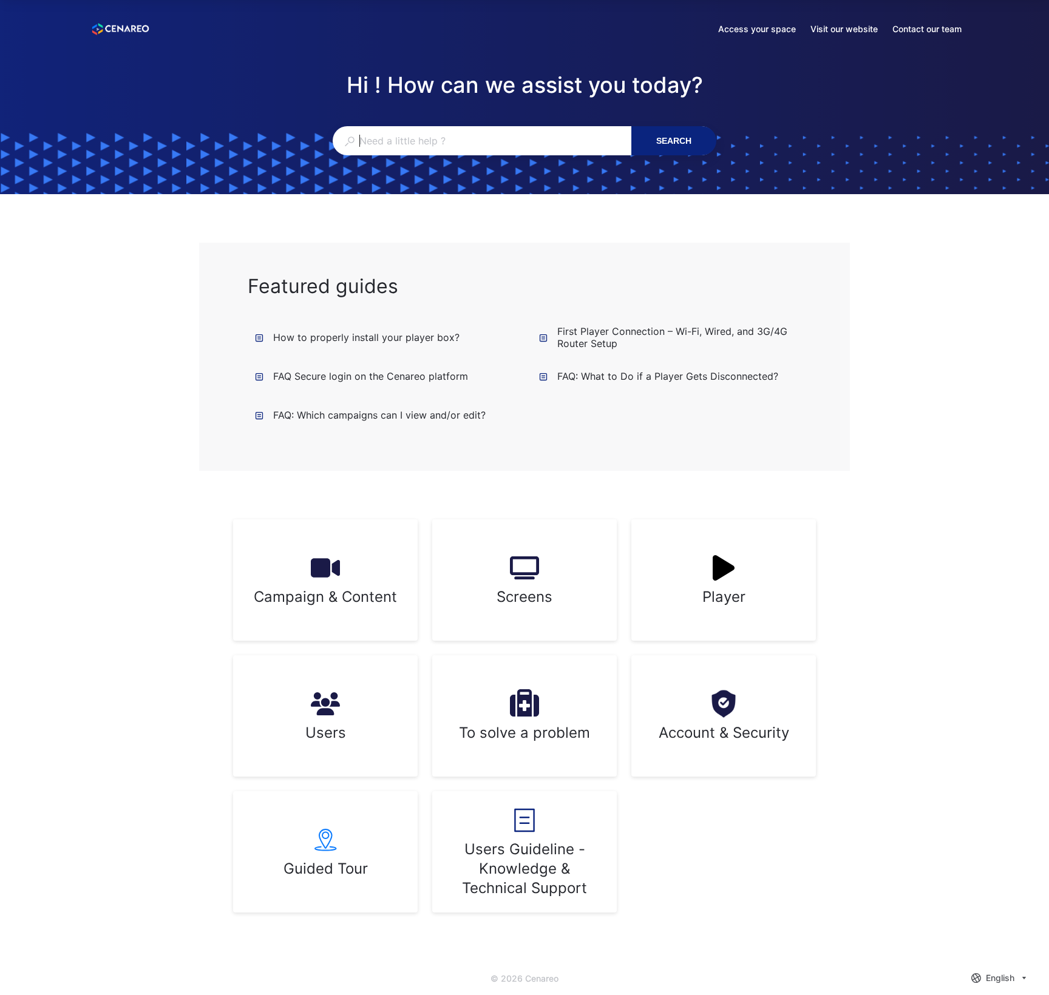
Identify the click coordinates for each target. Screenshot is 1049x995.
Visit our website (844, 30)
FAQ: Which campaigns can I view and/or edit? (379, 415)
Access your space (757, 30)
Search (673, 141)
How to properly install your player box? (366, 337)
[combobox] (482, 140)
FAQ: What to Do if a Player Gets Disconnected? (667, 376)
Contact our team (927, 30)
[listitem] (325, 580)
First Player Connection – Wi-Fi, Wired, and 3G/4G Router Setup (672, 337)
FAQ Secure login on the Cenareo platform (370, 376)
